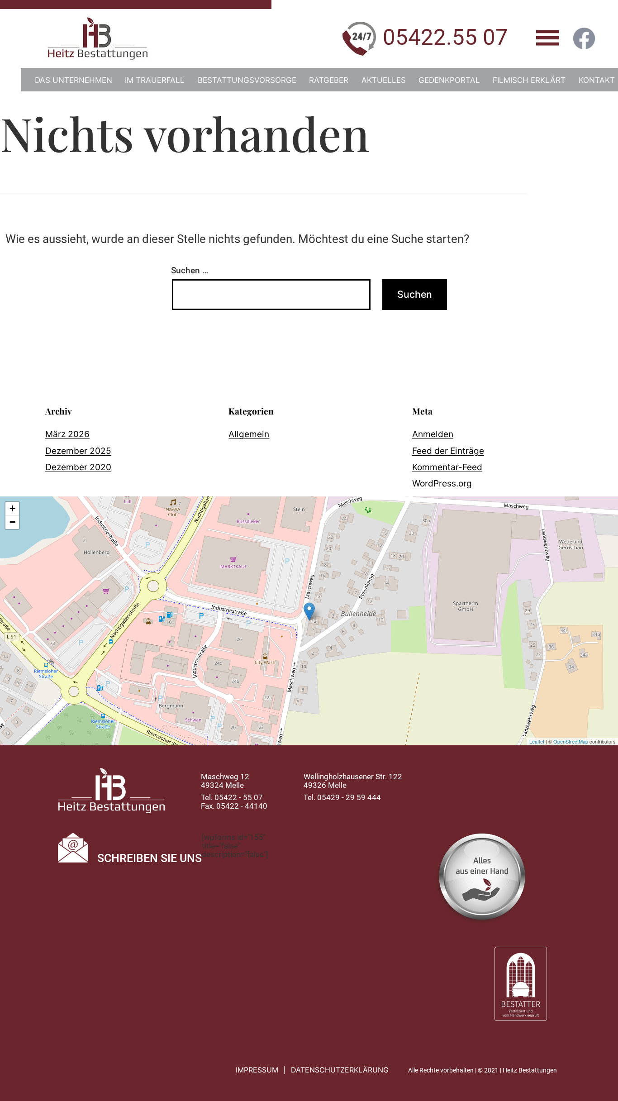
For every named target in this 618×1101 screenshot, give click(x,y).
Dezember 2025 (78, 450)
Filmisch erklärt (529, 80)
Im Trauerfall (155, 80)
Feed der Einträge (448, 450)
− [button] (12, 522)
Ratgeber (328, 80)
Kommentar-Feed (447, 467)
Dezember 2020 (78, 467)
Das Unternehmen (73, 80)
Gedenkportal (449, 80)
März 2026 (67, 434)
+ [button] (12, 508)
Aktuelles (383, 80)
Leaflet (536, 741)
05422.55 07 (445, 37)
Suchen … (189, 270)
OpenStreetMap (570, 741)
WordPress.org (442, 483)
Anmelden (432, 434)
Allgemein (248, 434)
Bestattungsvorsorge (247, 80)
